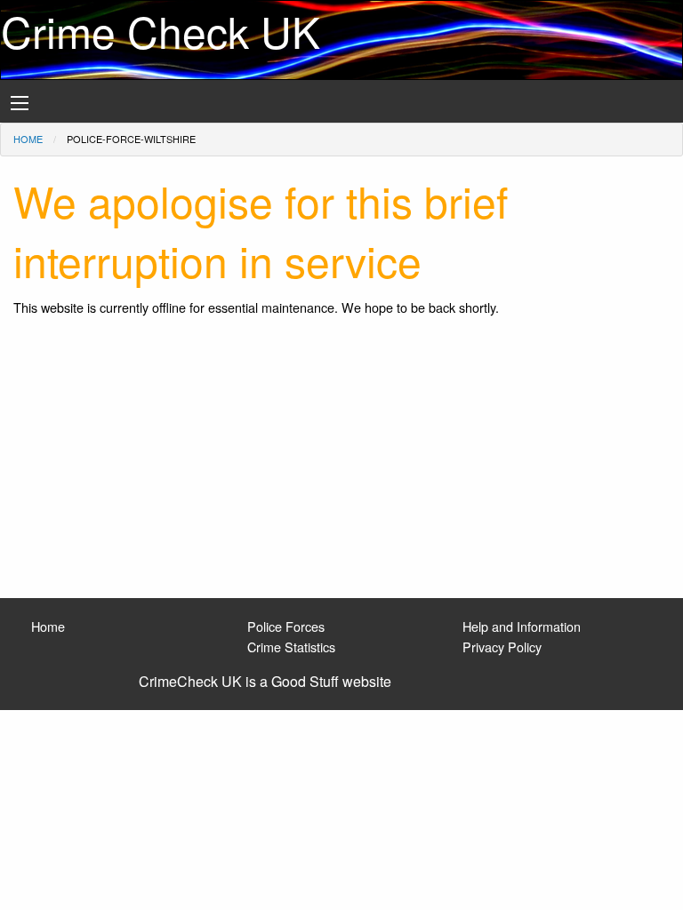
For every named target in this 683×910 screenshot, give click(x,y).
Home (28, 139)
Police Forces (286, 626)
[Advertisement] (341, 464)
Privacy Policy (502, 646)
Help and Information (521, 626)
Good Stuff (305, 681)
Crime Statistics (291, 646)
